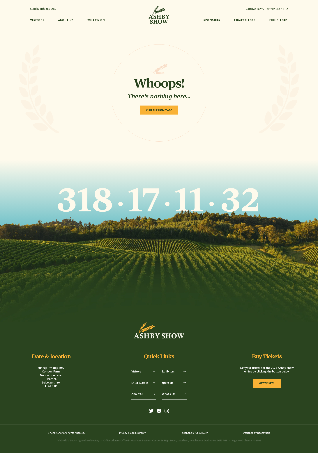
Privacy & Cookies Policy (132, 432)
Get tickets (267, 383)
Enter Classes (139, 382)
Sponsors (168, 382)
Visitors (136, 371)
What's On (169, 394)
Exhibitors (168, 371)
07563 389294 (200, 432)
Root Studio (263, 432)
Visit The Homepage (159, 110)
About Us (137, 394)
